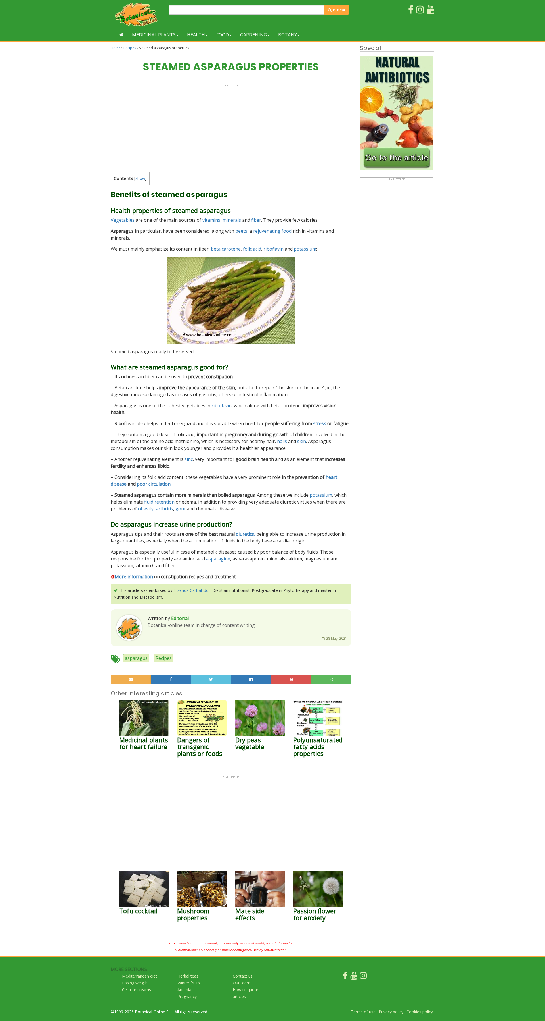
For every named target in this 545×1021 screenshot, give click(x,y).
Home (116, 47)
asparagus (136, 658)
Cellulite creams (136, 989)
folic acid (252, 249)
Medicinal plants (154, 35)
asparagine (218, 559)
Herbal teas (187, 976)
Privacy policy (391, 1011)
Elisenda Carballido (191, 590)
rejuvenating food (272, 231)
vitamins (211, 220)
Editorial (180, 618)
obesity (146, 509)
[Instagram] (363, 977)
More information (134, 576)
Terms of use (363, 1011)
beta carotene (226, 249)
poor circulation (154, 484)
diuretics (245, 534)
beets (241, 231)
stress (319, 423)
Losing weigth (135, 982)
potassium (305, 249)
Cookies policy (419, 1011)
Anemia (184, 989)
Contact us (243, 976)
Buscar (338, 10)
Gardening (253, 35)
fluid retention (159, 502)
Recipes (129, 47)
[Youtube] (353, 977)
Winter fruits (188, 982)
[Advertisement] (231, 127)
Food (222, 35)
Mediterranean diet (139, 976)
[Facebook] (345, 977)
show (140, 178)
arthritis (164, 509)
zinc (189, 459)
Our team (241, 982)
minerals (232, 220)
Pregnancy (187, 996)
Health (196, 35)
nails (282, 441)
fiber (256, 220)
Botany (287, 35)
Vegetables (123, 220)
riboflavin (273, 249)
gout (180, 509)
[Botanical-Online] (137, 14)
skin (301, 441)
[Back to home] (121, 35)
